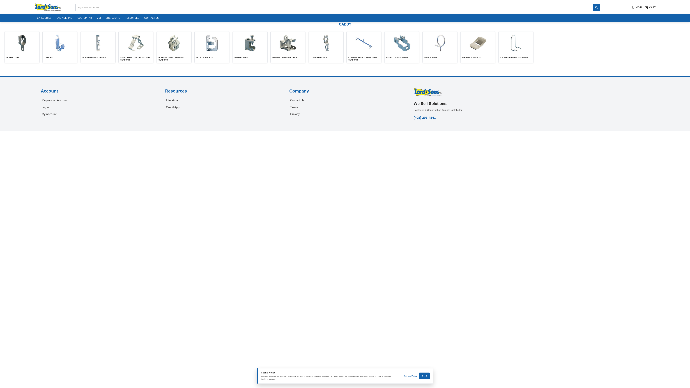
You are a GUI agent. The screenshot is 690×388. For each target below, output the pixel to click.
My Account (49, 114)
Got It (424, 376)
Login (45, 107)
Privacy (295, 114)
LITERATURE (113, 18)
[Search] (596, 7)
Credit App (173, 107)
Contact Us (151, 18)
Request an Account (54, 100)
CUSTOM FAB (84, 18)
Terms (294, 107)
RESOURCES (132, 18)
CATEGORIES (44, 18)
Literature (172, 100)
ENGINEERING (64, 18)
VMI (99, 18)
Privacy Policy (410, 376)
